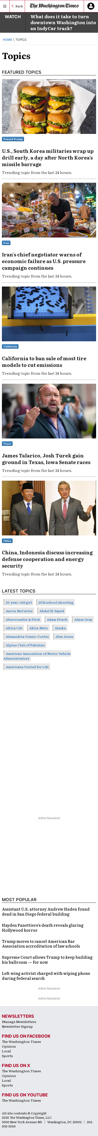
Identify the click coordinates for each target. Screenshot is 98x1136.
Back (19, 6)
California (10, 346)
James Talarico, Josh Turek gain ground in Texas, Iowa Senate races (46, 458)
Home (7, 39)
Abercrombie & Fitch (23, 619)
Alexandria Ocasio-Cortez (27, 636)
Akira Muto (38, 627)
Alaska (60, 627)
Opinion (9, 1046)
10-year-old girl (19, 602)
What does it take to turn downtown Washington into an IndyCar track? (63, 22)
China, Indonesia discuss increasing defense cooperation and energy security (47, 559)
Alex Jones (64, 636)
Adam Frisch (57, 619)
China (7, 541)
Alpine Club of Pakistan (25, 645)
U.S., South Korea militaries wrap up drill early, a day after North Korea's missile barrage (48, 157)
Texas (7, 443)
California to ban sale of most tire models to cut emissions (44, 361)
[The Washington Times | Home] (54, 6)
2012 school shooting (56, 602)
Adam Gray (83, 619)
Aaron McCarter (19, 610)
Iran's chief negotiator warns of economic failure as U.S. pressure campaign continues (44, 261)
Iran (6, 243)
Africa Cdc (14, 627)
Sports (7, 1055)
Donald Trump (13, 139)
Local (6, 1051)
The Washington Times (21, 1041)
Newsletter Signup (17, 1026)
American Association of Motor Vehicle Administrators (37, 656)
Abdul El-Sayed (51, 610)
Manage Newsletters (19, 1021)
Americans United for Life (27, 666)
